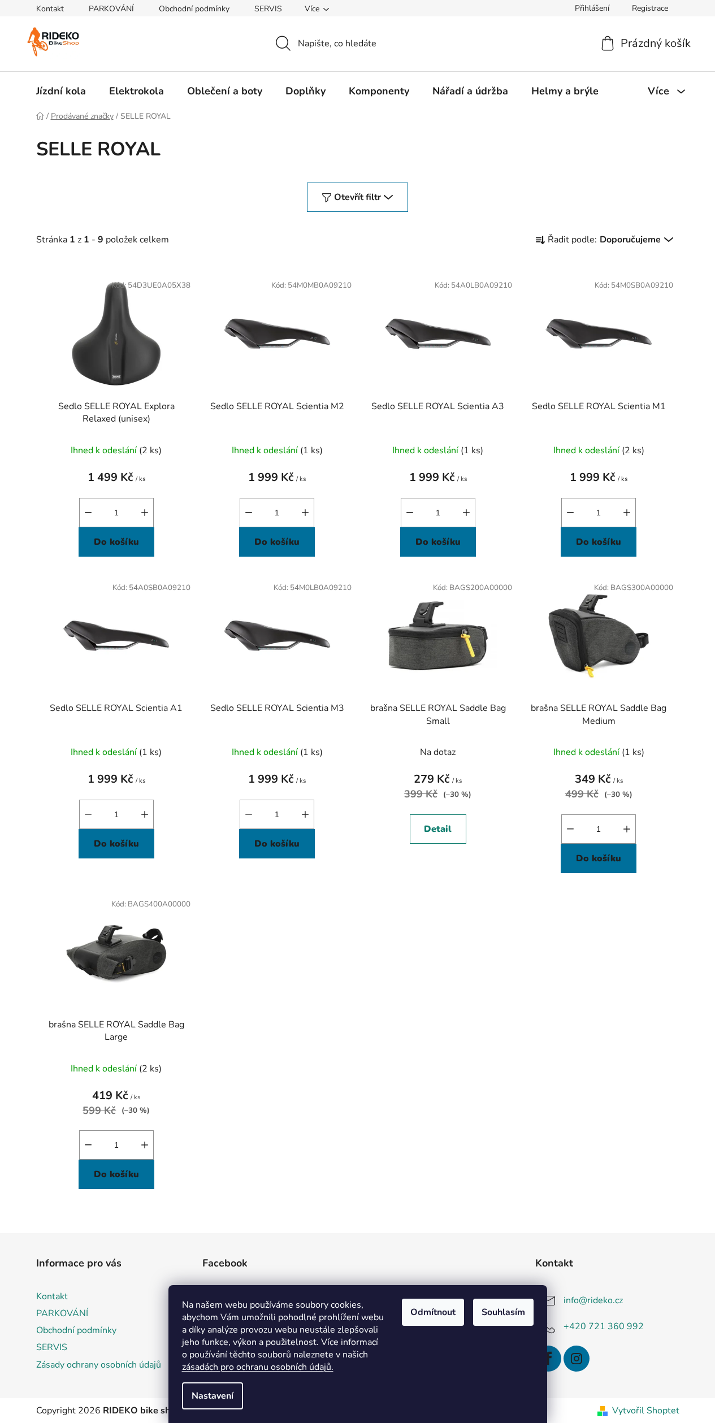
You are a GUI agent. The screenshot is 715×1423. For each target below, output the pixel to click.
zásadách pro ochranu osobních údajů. (257, 1367)
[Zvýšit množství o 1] (144, 512)
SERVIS (268, 8)
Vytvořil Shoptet (645, 1410)
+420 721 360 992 (604, 1326)
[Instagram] (577, 1359)
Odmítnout (433, 1312)
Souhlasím (503, 1312)
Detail (438, 829)
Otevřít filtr (357, 197)
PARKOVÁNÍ (111, 8)
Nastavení (212, 1396)
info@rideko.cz (593, 1300)
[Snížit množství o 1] (88, 512)
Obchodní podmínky (194, 8)
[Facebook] (548, 1359)
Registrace (650, 8)
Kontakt (50, 8)
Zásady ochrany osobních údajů (98, 1365)
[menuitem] (61, 91)
